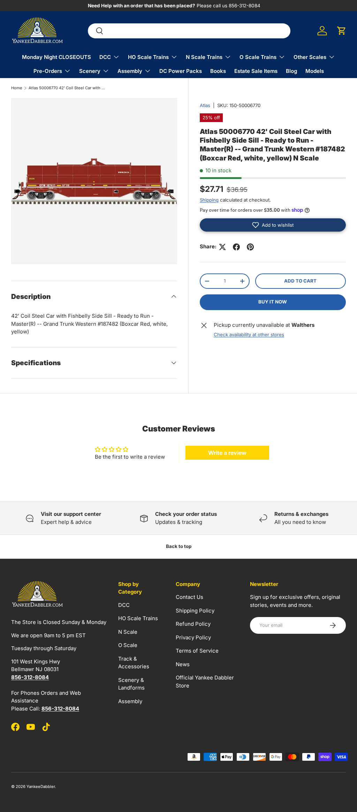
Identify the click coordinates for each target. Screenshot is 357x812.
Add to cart (300, 281)
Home (16, 88)
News (183, 664)
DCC (124, 605)
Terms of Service (197, 650)
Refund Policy (193, 624)
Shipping (209, 200)
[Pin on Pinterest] (250, 247)
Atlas (205, 105)
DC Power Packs (180, 71)
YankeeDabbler (40, 786)
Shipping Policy (195, 610)
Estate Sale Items (256, 71)
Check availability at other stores (249, 334)
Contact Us (189, 597)
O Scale (127, 645)
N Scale (127, 632)
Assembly (130, 701)
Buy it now (272, 301)
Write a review (227, 452)
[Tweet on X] (222, 247)
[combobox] (189, 30)
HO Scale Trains (138, 618)
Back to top (178, 546)
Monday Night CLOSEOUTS (56, 57)
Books (218, 71)
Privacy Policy (193, 637)
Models (314, 71)
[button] (341, 30)
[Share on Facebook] (236, 247)
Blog (291, 71)
